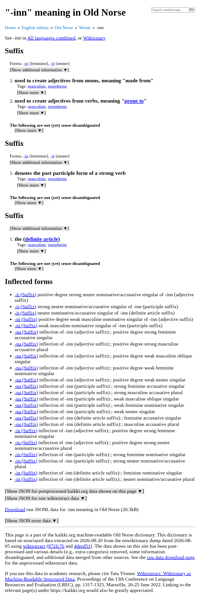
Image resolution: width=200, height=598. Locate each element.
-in (25, 63)
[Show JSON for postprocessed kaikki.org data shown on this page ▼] (74, 491)
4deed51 (82, 546)
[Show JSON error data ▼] (32, 520)
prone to (134, 101)
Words (84, 27)
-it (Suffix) (25, 294)
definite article (41, 239)
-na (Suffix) (26, 332)
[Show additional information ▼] (39, 69)
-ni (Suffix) (26, 319)
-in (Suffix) (26, 430)
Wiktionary (94, 38)
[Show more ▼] (31, 92)
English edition (35, 27)
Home (10, 27)
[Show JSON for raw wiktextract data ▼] (46, 498)
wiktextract (34, 546)
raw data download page (171, 557)
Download (15, 509)
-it (52, 63)
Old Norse (64, 27)
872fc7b (56, 546)
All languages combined (51, 38)
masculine (37, 86)
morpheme (57, 86)
